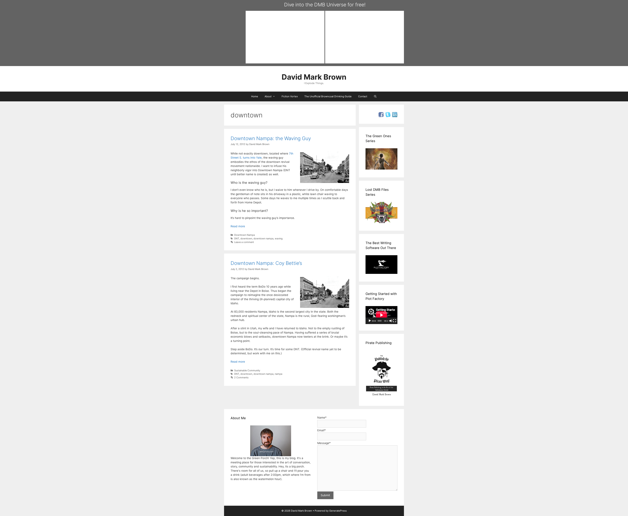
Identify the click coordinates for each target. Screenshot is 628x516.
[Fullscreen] (394, 320)
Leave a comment (244, 242)
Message (324, 443)
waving (279, 238)
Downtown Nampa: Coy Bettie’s (266, 263)
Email (321, 430)
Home (254, 96)
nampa (278, 373)
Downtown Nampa (244, 234)
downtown (246, 238)
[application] (381, 315)
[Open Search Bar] (375, 96)
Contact (362, 96)
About (268, 96)
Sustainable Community (247, 370)
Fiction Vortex (290, 96)
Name (322, 417)
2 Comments (241, 377)
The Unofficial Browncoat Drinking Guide (328, 96)
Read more (238, 226)
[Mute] (390, 320)
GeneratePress (338, 510)
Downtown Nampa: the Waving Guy (271, 138)
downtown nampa (263, 238)
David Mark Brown (314, 76)
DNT (236, 238)
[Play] (369, 320)
